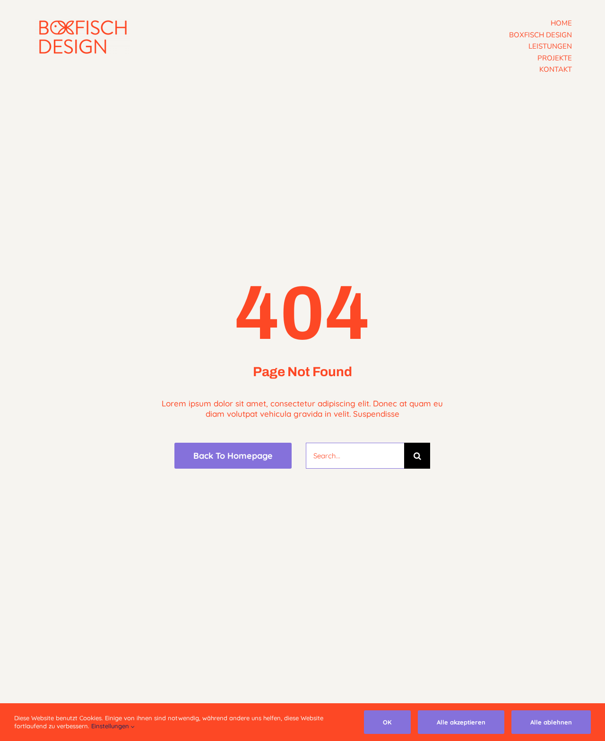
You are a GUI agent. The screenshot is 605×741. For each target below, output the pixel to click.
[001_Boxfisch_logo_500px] (82, 23)
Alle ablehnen (551, 722)
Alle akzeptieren (461, 722)
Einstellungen (111, 726)
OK (387, 722)
